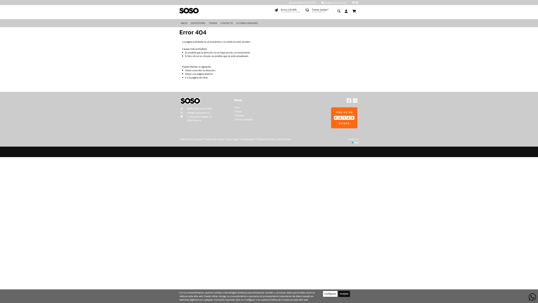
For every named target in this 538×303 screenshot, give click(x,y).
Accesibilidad (247, 139)
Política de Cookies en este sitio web (289, 300)
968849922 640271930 (303, 2)
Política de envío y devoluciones (273, 139)
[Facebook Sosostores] (349, 101)
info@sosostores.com (335, 2)
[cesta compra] (355, 11)
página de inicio (199, 77)
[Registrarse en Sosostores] (346, 11)
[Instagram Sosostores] (355, 101)
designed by (353, 139)
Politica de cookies (214, 139)
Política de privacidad (190, 139)
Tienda (238, 111)
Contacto (239, 115)
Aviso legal (232, 139)
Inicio (237, 107)
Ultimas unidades (243, 119)
